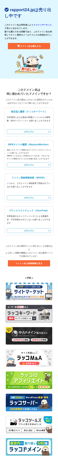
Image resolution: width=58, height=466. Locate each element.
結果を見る (29, 132)
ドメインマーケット (43, 25)
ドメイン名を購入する (30, 46)
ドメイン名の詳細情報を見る (28, 263)
